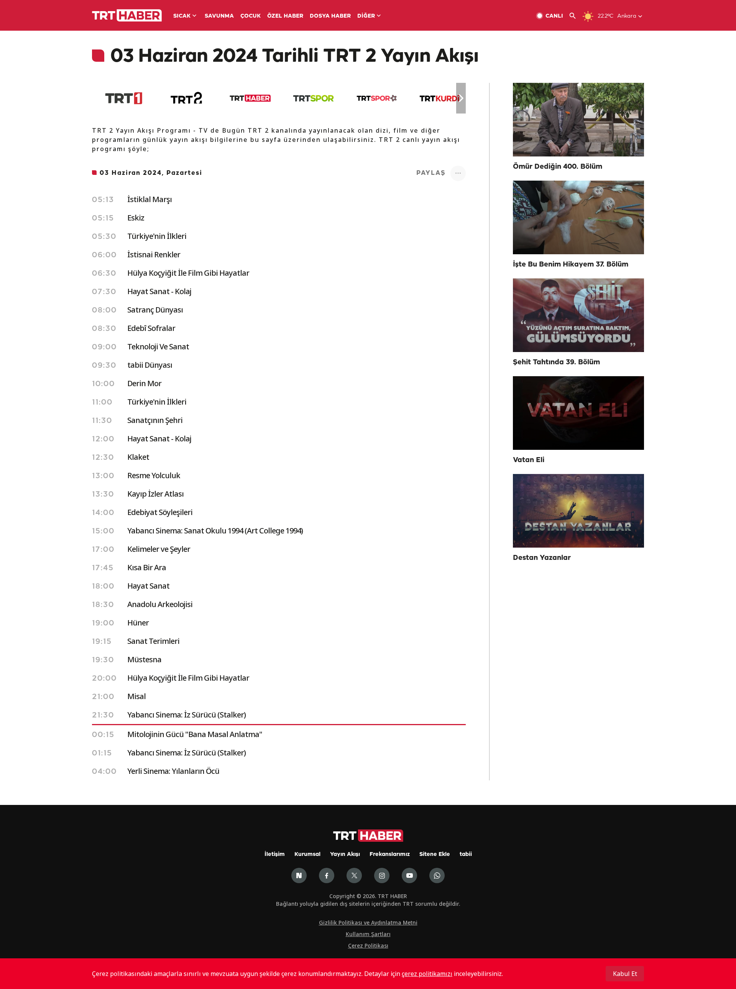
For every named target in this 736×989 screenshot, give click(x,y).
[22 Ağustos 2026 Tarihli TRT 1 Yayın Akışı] (123, 98)
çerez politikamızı (427, 973)
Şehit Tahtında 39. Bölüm (556, 362)
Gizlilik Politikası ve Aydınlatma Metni (368, 922)
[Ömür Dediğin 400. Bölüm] (578, 119)
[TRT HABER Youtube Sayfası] (409, 875)
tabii (466, 854)
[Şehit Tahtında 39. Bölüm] (578, 315)
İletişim (274, 854)
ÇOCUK (250, 16)
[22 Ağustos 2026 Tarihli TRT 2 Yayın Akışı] (187, 98)
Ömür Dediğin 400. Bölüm (557, 167)
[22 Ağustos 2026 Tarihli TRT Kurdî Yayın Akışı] (440, 98)
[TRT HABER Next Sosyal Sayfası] (299, 875)
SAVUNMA (219, 16)
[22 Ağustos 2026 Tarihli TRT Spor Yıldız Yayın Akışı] (376, 98)
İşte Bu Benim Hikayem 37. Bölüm (570, 264)
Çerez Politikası (368, 945)
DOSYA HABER (330, 16)
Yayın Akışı (345, 854)
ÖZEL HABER (285, 16)
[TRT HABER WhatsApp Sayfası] (437, 875)
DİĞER (366, 16)
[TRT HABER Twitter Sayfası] (354, 875)
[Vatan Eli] (578, 413)
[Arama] (575, 16)
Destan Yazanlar (542, 558)
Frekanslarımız (390, 854)
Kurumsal (307, 854)
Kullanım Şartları (368, 934)
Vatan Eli (528, 460)
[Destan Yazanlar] (578, 511)
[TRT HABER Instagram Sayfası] (381, 875)
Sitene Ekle (434, 854)
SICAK (182, 16)
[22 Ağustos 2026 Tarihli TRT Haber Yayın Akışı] (250, 98)
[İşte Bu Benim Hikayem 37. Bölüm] (578, 217)
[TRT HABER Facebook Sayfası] (326, 875)
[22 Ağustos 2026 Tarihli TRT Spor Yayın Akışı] (313, 98)
